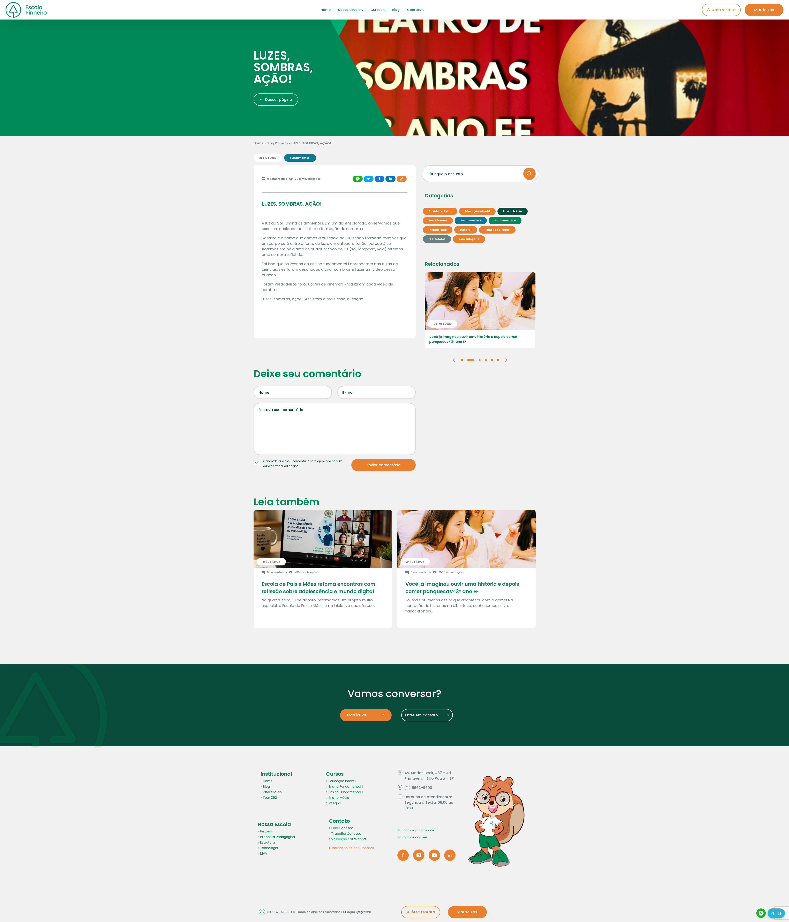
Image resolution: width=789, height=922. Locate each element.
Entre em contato (421, 715)
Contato (414, 9)
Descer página (278, 99)
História (266, 831)
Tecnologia (269, 848)
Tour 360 (270, 797)
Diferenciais (272, 792)
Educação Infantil (342, 781)
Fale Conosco (342, 828)
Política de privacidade (415, 830)
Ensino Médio (338, 797)
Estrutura (267, 842)
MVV (263, 853)
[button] (454, 360)
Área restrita (724, 9)
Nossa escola (349, 9)
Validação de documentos (353, 848)
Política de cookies (412, 837)
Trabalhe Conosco (346, 833)
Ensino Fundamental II (345, 792)
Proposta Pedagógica (277, 837)
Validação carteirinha (348, 839)
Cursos (376, 9)
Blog (396, 9)
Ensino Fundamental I (345, 786)
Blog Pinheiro (277, 143)
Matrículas (764, 9)
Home (326, 9)
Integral (334, 803)
